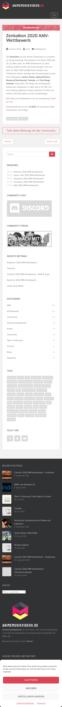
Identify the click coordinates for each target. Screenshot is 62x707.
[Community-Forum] (29, 239)
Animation (12, 386)
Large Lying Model (15, 286)
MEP (9, 403)
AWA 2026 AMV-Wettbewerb (26, 185)
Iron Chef (19, 398)
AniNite (11, 390)
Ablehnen (31, 688)
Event (48, 394)
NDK (49, 403)
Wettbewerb (11, 118)
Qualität (28, 407)
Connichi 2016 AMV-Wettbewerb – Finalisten (34, 472)
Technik (10, 346)
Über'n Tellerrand (15, 340)
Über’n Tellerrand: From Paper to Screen (32, 496)
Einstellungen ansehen (31, 696)
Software (23, 411)
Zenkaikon (23, 118)
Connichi (11, 394)
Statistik (33, 411)
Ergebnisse (38, 394)
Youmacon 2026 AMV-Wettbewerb (29, 181)
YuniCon (11, 419)
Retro (36, 407)
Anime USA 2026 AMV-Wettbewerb (29, 175)
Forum (10, 398)
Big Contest (41, 390)
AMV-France (47, 377)
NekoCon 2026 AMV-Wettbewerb (28, 171)
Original (11, 407)
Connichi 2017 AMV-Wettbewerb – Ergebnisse (34, 557)
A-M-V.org (11, 377)
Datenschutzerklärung (25, 703)
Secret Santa (13, 411)
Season (43, 407)
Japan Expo (29, 398)
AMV (9, 305)
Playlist (19, 407)
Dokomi (29, 394)
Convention (12, 334)
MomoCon (18, 403)
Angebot (48, 382)
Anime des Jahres (25, 386)
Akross (20, 377)
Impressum (41, 703)
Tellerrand (12, 415)
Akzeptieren (31, 680)
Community (12, 317)
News (9, 352)
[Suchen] (52, 154)
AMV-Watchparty (25, 382)
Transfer (18, 508)
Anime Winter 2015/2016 (25, 533)
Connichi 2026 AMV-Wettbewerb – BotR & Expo (28, 274)
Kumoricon (49, 398)
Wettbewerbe (40, 49)
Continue (11, 268)
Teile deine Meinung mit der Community (31, 130)
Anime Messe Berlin (42, 386)
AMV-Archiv (36, 377)
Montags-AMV (39, 403)
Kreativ (39, 398)
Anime (10, 328)
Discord (20, 394)
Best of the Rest (28, 390)
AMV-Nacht (12, 382)
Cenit (27, 49)
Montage (27, 403)
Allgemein (11, 357)
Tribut (21, 415)
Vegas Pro (29, 415)
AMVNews (38, 382)
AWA (18, 390)
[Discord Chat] (29, 208)
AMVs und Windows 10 (24, 484)
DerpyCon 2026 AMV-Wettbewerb (29, 178)
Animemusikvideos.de (16, 322)
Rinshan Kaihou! (21, 545)
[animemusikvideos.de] (20, 614)
